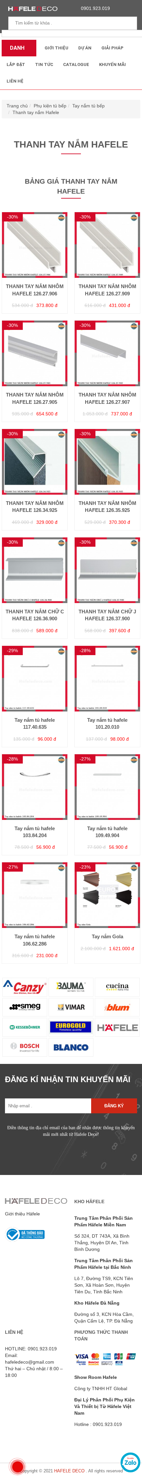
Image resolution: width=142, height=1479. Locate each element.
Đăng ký (114, 1105)
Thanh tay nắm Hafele (36, 112)
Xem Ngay (35, 268)
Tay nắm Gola (107, 936)
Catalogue (76, 64)
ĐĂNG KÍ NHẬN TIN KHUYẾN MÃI (67, 1079)
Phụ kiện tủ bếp (50, 105)
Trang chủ (17, 105)
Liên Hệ (15, 81)
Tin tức (44, 64)
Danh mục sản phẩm (19, 50)
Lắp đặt (16, 64)
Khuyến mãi (112, 64)
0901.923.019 (95, 8)
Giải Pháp (112, 47)
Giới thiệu (56, 47)
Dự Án (84, 47)
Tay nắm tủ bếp (88, 105)
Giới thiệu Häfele (22, 1213)
